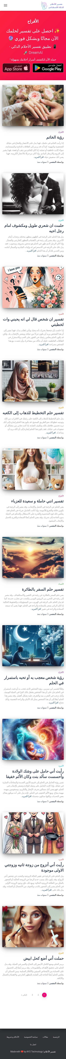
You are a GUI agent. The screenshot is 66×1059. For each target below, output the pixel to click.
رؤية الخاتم (55, 137)
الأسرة (61, 314)
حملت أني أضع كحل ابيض (43, 958)
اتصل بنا (33, 1044)
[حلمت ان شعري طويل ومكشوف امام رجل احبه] (33, 193)
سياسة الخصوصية (31, 1037)
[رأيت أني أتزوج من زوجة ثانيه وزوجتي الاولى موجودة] (33, 832)
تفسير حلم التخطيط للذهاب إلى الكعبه (33, 412)
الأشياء (61, 584)
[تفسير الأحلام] (51, 5)
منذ (42, 162)
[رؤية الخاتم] (33, 105)
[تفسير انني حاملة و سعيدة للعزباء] (33, 469)
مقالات (45, 1037)
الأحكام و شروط (13, 1037)
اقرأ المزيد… (38, 157)
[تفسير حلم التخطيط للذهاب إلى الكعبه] (33, 381)
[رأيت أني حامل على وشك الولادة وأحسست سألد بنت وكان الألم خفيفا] (33, 739)
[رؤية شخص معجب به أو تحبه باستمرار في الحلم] (33, 645)
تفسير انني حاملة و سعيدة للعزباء (37, 500)
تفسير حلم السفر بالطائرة (43, 589)
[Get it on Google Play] (48, 68)
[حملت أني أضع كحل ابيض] (33, 926)
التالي (25, 995)
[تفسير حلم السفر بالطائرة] (33, 557)
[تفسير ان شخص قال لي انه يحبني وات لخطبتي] (33, 287)
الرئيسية (56, 1037)
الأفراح (61, 132)
